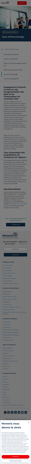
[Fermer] (28, 422)
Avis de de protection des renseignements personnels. (15, 452)
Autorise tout (15, 456)
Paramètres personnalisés (15, 461)
